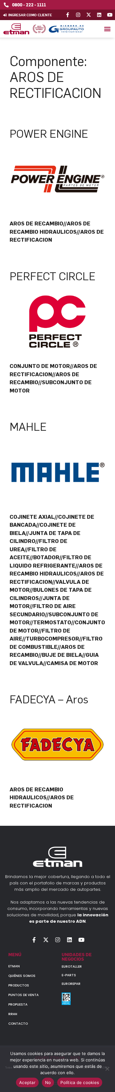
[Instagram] (78, 15)
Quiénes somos (21, 975)
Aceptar (27, 1082)
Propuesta (17, 1004)
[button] (107, 29)
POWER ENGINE (49, 134)
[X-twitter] (88, 15)
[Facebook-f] (67, 15)
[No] (107, 1069)
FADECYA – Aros (49, 699)
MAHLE (28, 427)
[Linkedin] (99, 15)
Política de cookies (79, 1082)
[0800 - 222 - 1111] (6, 5)
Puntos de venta (23, 995)
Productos (18, 985)
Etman (14, 966)
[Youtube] (109, 15)
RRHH (12, 1014)
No (48, 1082)
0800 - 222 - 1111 (29, 4)
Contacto (18, 1023)
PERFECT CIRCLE (53, 276)
